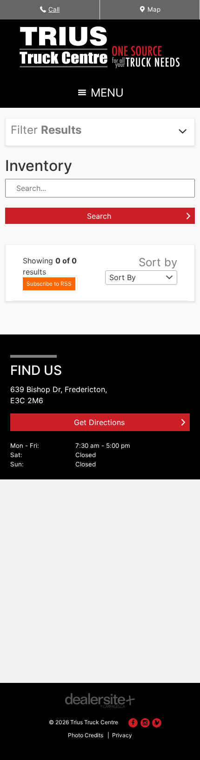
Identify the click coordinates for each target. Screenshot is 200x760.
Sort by (158, 262)
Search (99, 216)
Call (55, 12)
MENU (105, 95)
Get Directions (99, 422)
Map (153, 12)
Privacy (122, 735)
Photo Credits (85, 735)
